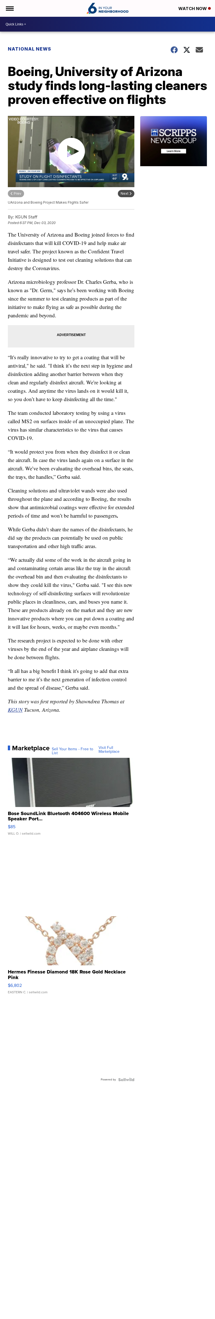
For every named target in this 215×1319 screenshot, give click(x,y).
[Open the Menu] (9, 8)
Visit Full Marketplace (109, 750)
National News (29, 49)
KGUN (15, 709)
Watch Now (193, 8)
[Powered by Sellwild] (126, 1080)
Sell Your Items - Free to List (72, 751)
